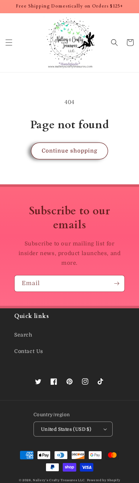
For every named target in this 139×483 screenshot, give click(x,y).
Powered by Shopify (103, 480)
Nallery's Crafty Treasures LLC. (59, 480)
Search (23, 335)
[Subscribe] (116, 283)
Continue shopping (69, 151)
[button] (9, 42)
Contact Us (28, 351)
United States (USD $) (66, 429)
